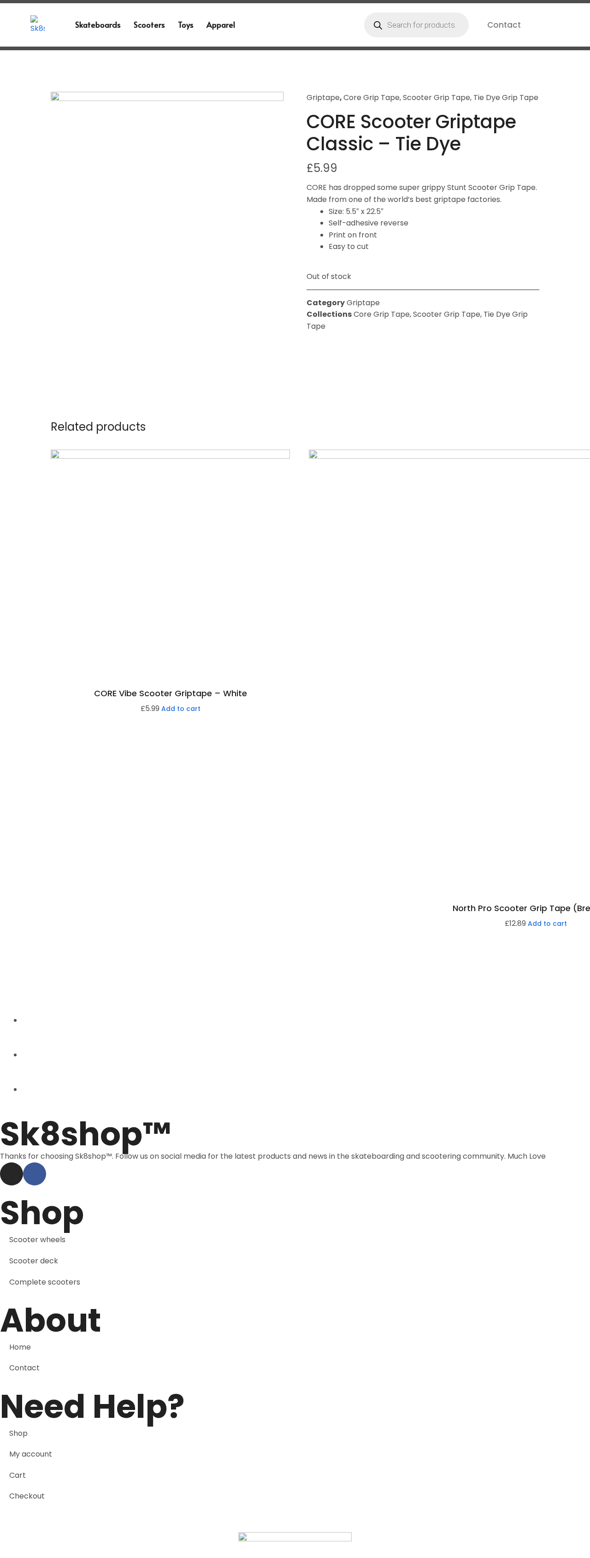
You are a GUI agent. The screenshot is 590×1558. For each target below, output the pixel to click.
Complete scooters (44, 1282)
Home (20, 1347)
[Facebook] (34, 1173)
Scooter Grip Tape (436, 97)
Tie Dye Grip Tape (505, 97)
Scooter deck (33, 1261)
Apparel (220, 24)
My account (30, 1454)
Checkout (27, 1496)
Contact (504, 24)
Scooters (149, 24)
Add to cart (181, 708)
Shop (18, 1433)
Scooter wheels (37, 1239)
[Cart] (545, 24)
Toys (186, 24)
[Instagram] (11, 1173)
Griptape (323, 97)
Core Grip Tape (371, 97)
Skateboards (98, 24)
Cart (17, 1475)
